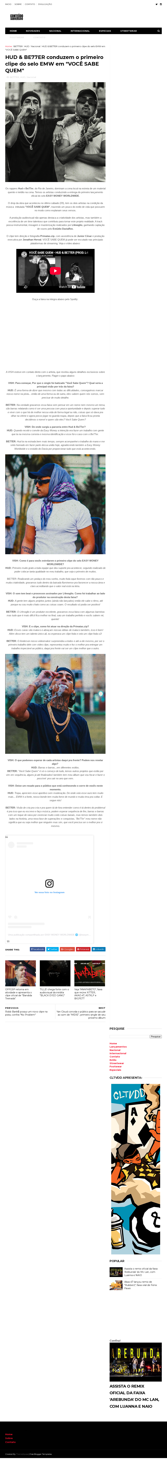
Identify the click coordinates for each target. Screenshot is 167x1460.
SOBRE (18, 4)
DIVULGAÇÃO (45, 4)
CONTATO (30, 4)
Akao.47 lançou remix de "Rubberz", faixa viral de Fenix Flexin (140, 1285)
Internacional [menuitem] (118, 1053)
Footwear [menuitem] (116, 1066)
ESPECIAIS (105, 31)
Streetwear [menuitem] (117, 1063)
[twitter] (157, 4)
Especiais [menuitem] (115, 1069)
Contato (10, 1442)
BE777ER (18, 46)
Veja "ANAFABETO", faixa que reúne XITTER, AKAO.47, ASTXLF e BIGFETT (88, 994)
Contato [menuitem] (115, 1056)
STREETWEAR (128, 31)
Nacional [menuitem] (115, 1050)
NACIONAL (55, 31)
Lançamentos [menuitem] (118, 1046)
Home (13, 31)
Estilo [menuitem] (113, 1060)
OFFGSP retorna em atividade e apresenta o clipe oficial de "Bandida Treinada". (18, 994)
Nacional (35, 46)
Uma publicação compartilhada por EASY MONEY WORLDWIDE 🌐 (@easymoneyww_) (53, 934)
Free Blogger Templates (41, 1454)
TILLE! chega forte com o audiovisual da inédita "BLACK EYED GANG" (54, 992)
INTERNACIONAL (80, 31)
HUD (26, 46)
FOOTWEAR (17, 37)
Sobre (9, 1438)
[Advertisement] (136, 1315)
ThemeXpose (22, 1454)
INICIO (8, 4)
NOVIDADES (33, 31)
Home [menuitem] (113, 1043)
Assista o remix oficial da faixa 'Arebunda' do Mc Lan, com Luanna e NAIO (141, 1272)
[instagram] (161, 4)
